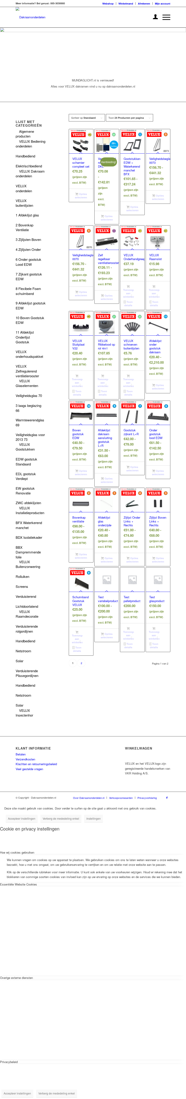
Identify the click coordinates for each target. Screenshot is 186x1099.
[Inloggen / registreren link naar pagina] (153, 17)
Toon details (128, 303)
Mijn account (162, 3)
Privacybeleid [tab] (9, 1062)
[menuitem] (108, 3)
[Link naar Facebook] (167, 797)
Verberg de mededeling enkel (61, 818)
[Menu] (164, 17)
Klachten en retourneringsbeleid (36, 764)
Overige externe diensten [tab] (16, 978)
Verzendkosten (25, 759)
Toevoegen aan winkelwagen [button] (128, 293)
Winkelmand (125, 3)
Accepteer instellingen (21, 818)
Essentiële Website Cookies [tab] (18, 884)
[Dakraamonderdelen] (30, 17)
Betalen (21, 754)
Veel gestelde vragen (29, 769)
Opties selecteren (81, 195)
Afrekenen (144, 3)
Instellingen (93, 818)
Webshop (108, 3)
